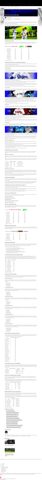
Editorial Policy (2, 468)
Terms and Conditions (3, 469)
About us (2, 465)
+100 (13, 233)
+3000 (13, 219)
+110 (19, 233)
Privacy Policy (2, 466)
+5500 (15, 59)
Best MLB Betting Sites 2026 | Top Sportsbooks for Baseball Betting (20, 8)
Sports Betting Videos (3, 470)
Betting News (33, 4)
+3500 (15, 57)
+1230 (21, 51)
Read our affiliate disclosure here (37, 459)
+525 (13, 234)
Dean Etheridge (9, 17)
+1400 (15, 52)
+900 (21, 49)
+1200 (13, 237)
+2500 (15, 55)
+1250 (15, 51)
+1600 (15, 54)
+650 (13, 235)
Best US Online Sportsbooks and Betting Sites (10, 8)
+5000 (15, 58)
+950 (15, 49)
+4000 (13, 221)
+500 (19, 234)
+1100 (15, 50)
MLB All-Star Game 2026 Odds (9, 445)
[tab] (10, 411)
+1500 (15, 53)
